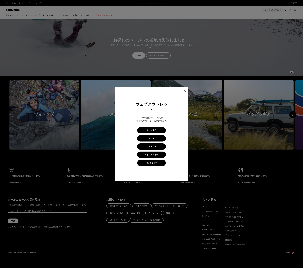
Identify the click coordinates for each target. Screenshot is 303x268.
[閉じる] (185, 90)
